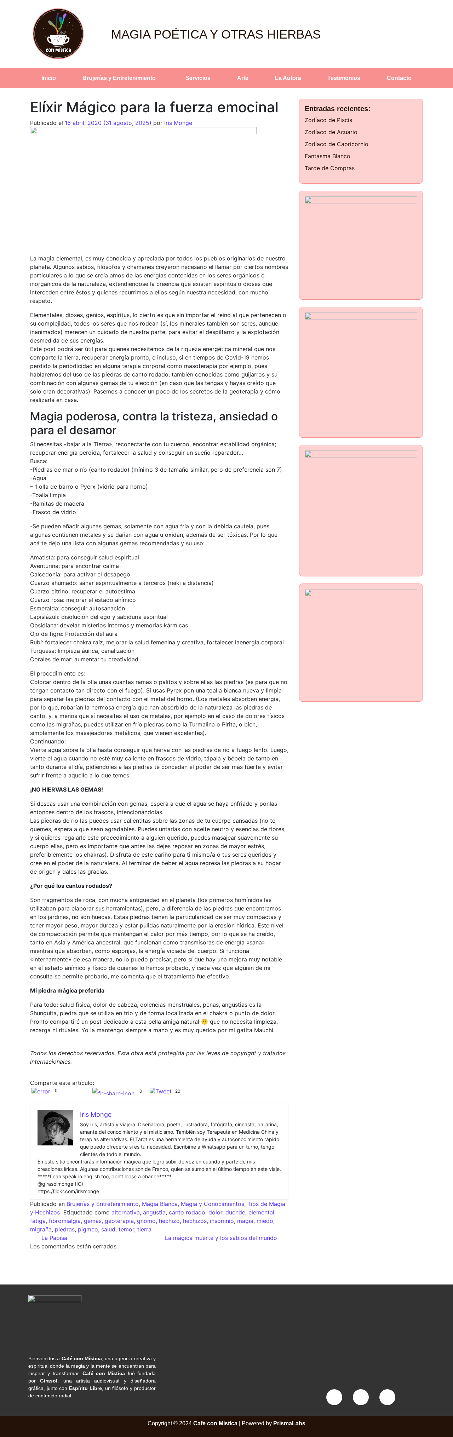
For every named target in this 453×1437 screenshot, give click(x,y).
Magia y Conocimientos (212, 1203)
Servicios (198, 78)
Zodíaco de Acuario (331, 132)
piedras (65, 1229)
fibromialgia (65, 1220)
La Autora (288, 78)
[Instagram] (361, 1397)
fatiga (38, 1220)
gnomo (146, 1220)
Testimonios (343, 78)
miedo (265, 1220)
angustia (154, 1212)
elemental (261, 1212)
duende (235, 1212)
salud (108, 1229)
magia (245, 1220)
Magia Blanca (160, 1203)
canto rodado (187, 1212)
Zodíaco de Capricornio (336, 144)
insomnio (222, 1220)
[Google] (387, 1397)
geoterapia (119, 1220)
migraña (41, 1229)
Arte (242, 78)
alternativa (125, 1212)
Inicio (48, 78)
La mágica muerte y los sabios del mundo (222, 1237)
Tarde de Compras (330, 168)
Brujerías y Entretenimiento (119, 78)
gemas (93, 1220)
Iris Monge (178, 122)
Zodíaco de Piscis (328, 119)
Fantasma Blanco (327, 156)
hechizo (169, 1220)
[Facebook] (334, 1397)
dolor (215, 1212)
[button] (121, 78)
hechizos (195, 1220)
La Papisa (53, 1237)
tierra (144, 1229)
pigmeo (88, 1229)
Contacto (399, 78)
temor (126, 1229)
